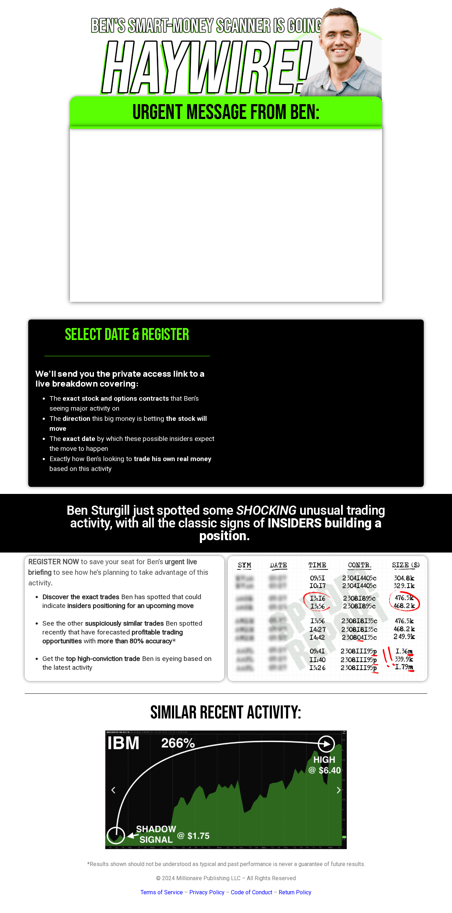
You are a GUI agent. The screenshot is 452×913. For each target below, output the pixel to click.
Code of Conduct (251, 892)
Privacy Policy (207, 892)
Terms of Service (162, 892)
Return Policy (295, 892)
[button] (113, 790)
